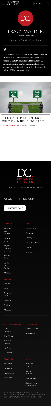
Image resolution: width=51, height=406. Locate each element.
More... (7, 273)
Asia (6, 288)
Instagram (9, 373)
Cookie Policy (29, 372)
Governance (14, 125)
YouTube (8, 378)
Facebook (9, 364)
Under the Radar (7, 265)
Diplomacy (31, 228)
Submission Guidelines (31, 384)
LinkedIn (8, 368)
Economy (30, 233)
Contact (8, 353)
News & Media (8, 342)
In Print (8, 348)
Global (5, 125)
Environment (32, 242)
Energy (29, 238)
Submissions (32, 329)
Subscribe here (15, 208)
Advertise (30, 333)
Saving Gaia (7, 256)
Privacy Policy (29, 365)
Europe (7, 300)
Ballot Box (7, 239)
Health (29, 247)
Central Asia (7, 294)
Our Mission (8, 330)
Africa (7, 284)
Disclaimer (31, 378)
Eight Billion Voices (7, 248)
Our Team (8, 336)
